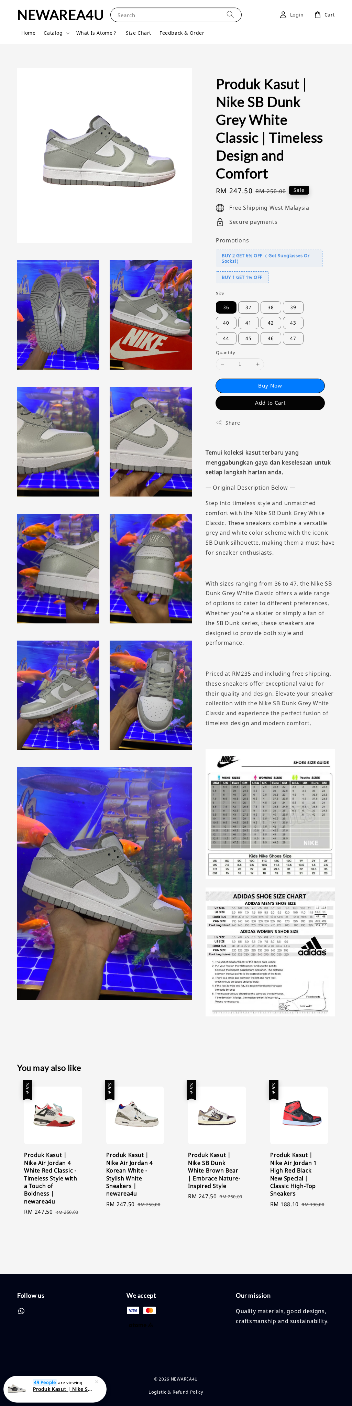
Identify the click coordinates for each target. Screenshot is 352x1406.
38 (271, 307)
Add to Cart (270, 402)
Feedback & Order (182, 33)
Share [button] (233, 422)
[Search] (230, 14)
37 (248, 307)
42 (271, 322)
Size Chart (138, 33)
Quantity (225, 352)
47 (293, 338)
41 (248, 322)
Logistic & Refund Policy (176, 1392)
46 (271, 338)
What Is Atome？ (97, 33)
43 (293, 322)
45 (248, 338)
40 (226, 322)
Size (220, 293)
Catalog (53, 33)
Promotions (232, 240)
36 (226, 307)
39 (293, 307)
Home (28, 33)
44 (226, 338)
